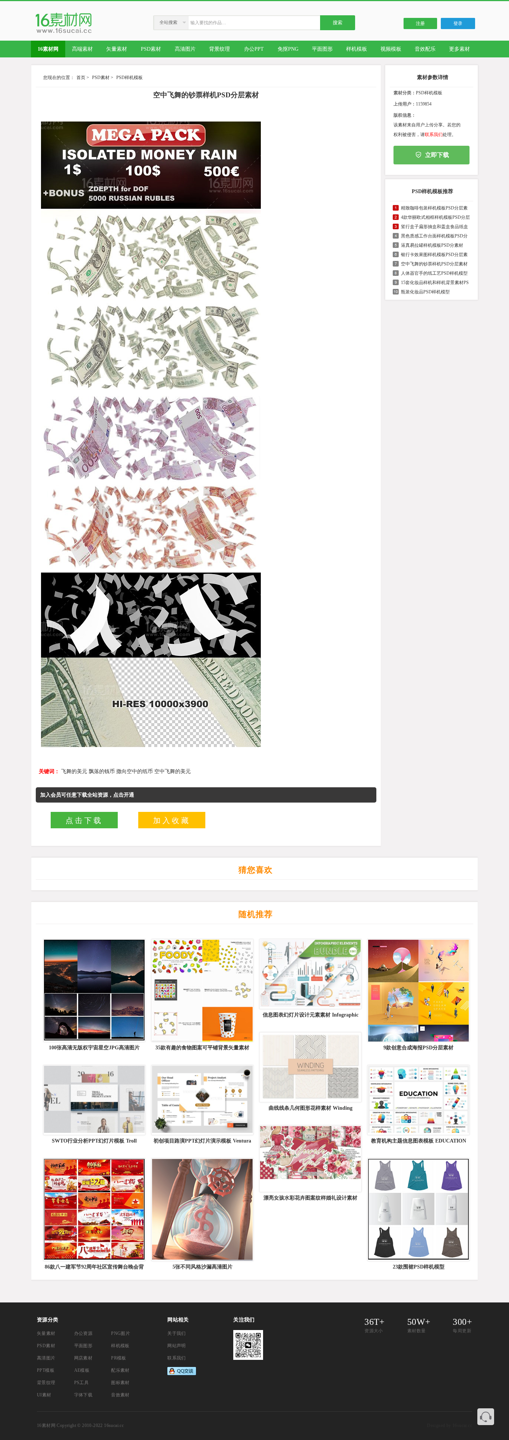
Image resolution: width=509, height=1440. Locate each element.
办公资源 (83, 1333)
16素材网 (46, 1425)
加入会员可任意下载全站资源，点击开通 (87, 795)
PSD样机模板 (129, 77)
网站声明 (176, 1345)
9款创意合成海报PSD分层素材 (418, 1047)
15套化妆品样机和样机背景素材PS (435, 282)
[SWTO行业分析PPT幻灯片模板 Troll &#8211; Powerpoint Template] (93, 1100)
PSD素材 (101, 77)
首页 (80, 77)
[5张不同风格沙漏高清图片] (201, 1209)
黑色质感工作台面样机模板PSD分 (434, 236)
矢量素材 (46, 1333)
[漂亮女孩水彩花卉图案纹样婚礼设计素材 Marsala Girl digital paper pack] (309, 1158)
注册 (420, 23)
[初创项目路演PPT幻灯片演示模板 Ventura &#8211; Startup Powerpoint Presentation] (201, 1100)
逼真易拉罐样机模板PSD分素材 (432, 245)
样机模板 (120, 1345)
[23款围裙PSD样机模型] (417, 1209)
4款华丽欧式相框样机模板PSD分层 (435, 217)
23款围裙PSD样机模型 (419, 1267)
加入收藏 (171, 820)
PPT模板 (45, 1370)
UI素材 (44, 1395)
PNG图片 (120, 1333)
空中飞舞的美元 (172, 771)
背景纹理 (46, 1382)
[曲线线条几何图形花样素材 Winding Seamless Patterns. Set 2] (309, 1067)
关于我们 (176, 1333)
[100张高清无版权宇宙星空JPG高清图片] (93, 990)
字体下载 (83, 1395)
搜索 (337, 22)
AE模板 (82, 1370)
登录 (457, 23)
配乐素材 (120, 1370)
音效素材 (120, 1395)
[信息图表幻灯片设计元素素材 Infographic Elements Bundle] (309, 974)
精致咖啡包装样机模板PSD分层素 (434, 208)
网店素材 (83, 1358)
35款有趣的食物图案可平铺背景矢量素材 (202, 1047)
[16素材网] (64, 33)
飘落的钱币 (102, 771)
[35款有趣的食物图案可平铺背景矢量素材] (201, 990)
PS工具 (81, 1382)
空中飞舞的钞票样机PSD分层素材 (434, 264)
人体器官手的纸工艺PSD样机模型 (434, 273)
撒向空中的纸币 (134, 771)
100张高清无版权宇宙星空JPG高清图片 (94, 1047)
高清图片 (46, 1358)
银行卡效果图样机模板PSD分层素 (434, 254)
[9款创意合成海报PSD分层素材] (417, 990)
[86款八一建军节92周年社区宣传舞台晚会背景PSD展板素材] (93, 1209)
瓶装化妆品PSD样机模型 (425, 291)
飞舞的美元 (74, 771)
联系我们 (434, 134)
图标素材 (120, 1382)
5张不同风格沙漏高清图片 (203, 1267)
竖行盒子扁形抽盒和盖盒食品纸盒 (434, 226)
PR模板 (118, 1358)
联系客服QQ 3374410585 (485, 1416)
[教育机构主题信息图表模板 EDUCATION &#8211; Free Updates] (417, 1100)
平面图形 (83, 1345)
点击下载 (84, 820)
